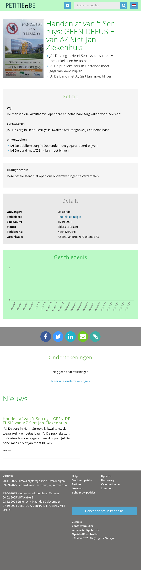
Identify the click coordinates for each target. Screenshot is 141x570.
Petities (76, 484)
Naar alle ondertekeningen (70, 381)
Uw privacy (108, 480)
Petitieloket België (69, 217)
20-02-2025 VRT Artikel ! (18, 497)
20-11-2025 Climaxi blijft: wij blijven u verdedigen (34, 481)
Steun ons (107, 488)
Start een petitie (82, 480)
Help (75, 476)
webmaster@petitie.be (86, 530)
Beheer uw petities (83, 492)
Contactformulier (82, 526)
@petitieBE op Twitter (85, 534)
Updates (106, 476)
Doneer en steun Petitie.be (104, 511)
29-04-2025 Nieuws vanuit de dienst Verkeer (31, 493)
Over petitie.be (110, 484)
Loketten (77, 488)
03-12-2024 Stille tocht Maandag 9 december (31, 501)
